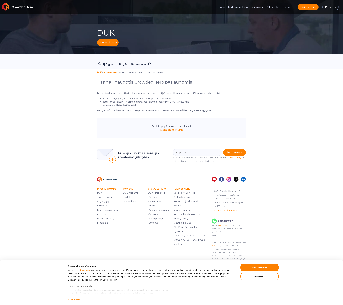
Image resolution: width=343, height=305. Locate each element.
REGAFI (215, 246)
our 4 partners (83, 270)
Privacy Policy (234, 157)
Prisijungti (330, 7)
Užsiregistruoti (308, 7)
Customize (258, 276)
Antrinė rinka (272, 7)
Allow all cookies (259, 267)
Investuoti (220, 7)
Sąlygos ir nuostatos (184, 193)
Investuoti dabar (108, 42)
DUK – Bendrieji (156, 193)
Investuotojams (111, 72)
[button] (296, 7)
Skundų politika (182, 210)
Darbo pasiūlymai (157, 218)
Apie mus (286, 7)
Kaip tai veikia (257, 7)
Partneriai (153, 197)
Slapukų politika (182, 223)
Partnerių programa (158, 210)
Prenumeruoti (234, 152)
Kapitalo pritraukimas (238, 7)
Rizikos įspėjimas (182, 197)
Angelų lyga (103, 201)
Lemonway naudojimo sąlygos (190, 235)
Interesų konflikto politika (187, 214)
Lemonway (223, 225)
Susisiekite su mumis (171, 130)
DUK (99, 72)
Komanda (153, 214)
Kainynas (102, 205)
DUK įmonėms (130, 193)
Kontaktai (153, 223)
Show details (74, 300)
